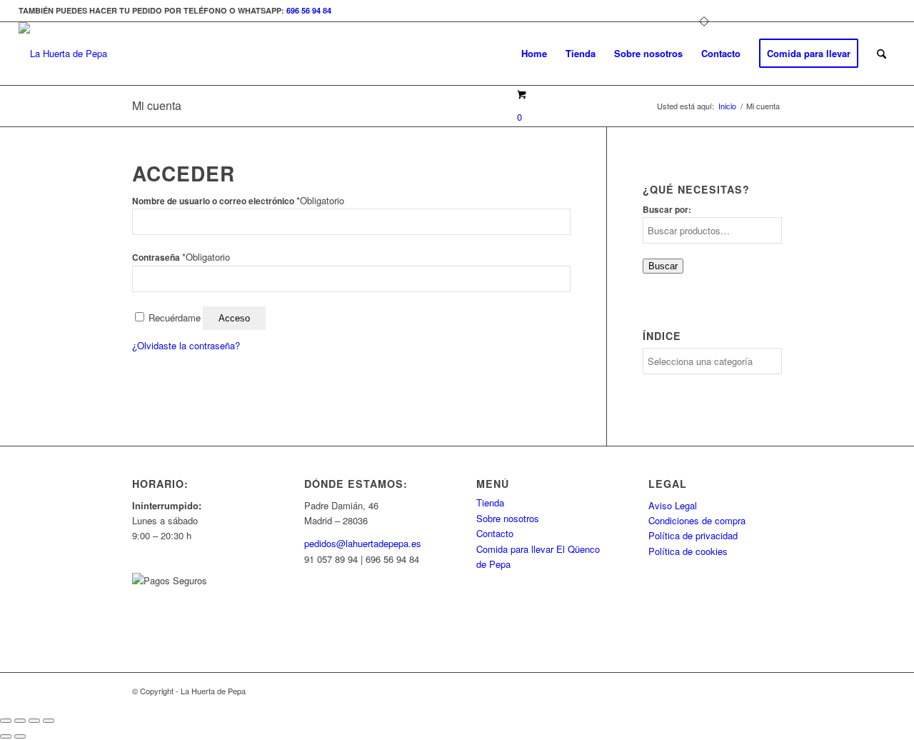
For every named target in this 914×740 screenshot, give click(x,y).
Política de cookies (688, 551)
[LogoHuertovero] (63, 53)
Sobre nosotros (507, 518)
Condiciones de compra (696, 520)
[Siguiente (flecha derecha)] (20, 736)
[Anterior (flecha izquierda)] (5, 736)
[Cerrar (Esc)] (48, 721)
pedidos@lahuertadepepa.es (362, 543)
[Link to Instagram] (884, 10)
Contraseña (181, 257)
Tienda (490, 502)
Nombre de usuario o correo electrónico (238, 201)
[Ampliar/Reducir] (5, 721)
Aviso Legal (672, 505)
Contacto (494, 533)
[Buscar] (881, 53)
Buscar (663, 266)
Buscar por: (667, 210)
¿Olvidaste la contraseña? (186, 345)
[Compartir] (34, 721)
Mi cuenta (156, 105)
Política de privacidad (693, 535)
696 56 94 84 (308, 10)
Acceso (234, 318)
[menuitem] (534, 53)
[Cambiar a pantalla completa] (20, 721)
